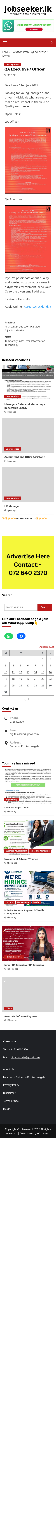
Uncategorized (12, 64)
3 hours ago (12, 811)
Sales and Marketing (40, 851)
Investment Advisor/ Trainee (21, 858)
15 (42, 672)
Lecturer (10, 902)
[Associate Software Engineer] (28, 994)
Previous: (23, 326)
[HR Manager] (28, 484)
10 (5, 672)
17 (5, 679)
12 (20, 672)
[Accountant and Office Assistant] (28, 435)
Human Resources (14, 956)
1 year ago (11, 74)
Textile (36, 902)
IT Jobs (9, 1008)
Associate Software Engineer (21, 1016)
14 (35, 672)
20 (28, 679)
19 (20, 679)
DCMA (6, 1108)
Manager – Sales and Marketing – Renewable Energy (24, 406)
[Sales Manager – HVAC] (28, 786)
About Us (8, 1069)
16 (50, 672)
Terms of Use (11, 1101)
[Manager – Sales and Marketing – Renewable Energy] (28, 382)
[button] (5, 42)
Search (7, 595)
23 (50, 679)
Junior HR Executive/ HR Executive (24, 964)
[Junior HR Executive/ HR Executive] (28, 943)
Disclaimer (9, 1093)
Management (23, 902)
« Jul (27, 699)
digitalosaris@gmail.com (24, 734)
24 (5, 685)
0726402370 (17, 721)
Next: (25, 341)
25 (13, 685)
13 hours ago (12, 969)
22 (42, 679)
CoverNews (26, 1133)
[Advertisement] (28, 1167)
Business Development (16, 851)
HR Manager (12, 506)
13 (28, 672)
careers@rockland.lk (37, 306)
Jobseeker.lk (28, 8)
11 (13, 672)
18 (13, 679)
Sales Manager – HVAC (17, 807)
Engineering (11, 799)
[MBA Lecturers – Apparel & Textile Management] (28, 888)
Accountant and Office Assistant (24, 457)
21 (35, 679)
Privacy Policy (11, 1085)
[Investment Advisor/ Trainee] (28, 837)
